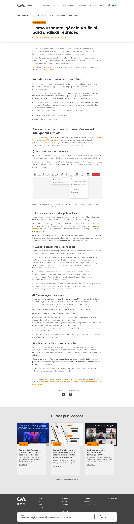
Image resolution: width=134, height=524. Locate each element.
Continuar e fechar (104, 517)
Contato (42, 508)
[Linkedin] (21, 504)
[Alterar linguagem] (114, 5)
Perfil (85, 508)
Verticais (65, 505)
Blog (18, 15)
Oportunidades (89, 505)
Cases (64, 508)
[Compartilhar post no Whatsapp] (70, 394)
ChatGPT (45, 140)
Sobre (41, 501)
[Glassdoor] (24, 504)
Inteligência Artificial (30, 15)
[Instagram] (18, 504)
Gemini (56, 140)
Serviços (64, 501)
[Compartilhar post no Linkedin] (63, 394)
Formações (88, 501)
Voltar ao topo (112, 498)
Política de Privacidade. (64, 518)
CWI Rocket (65, 511)
